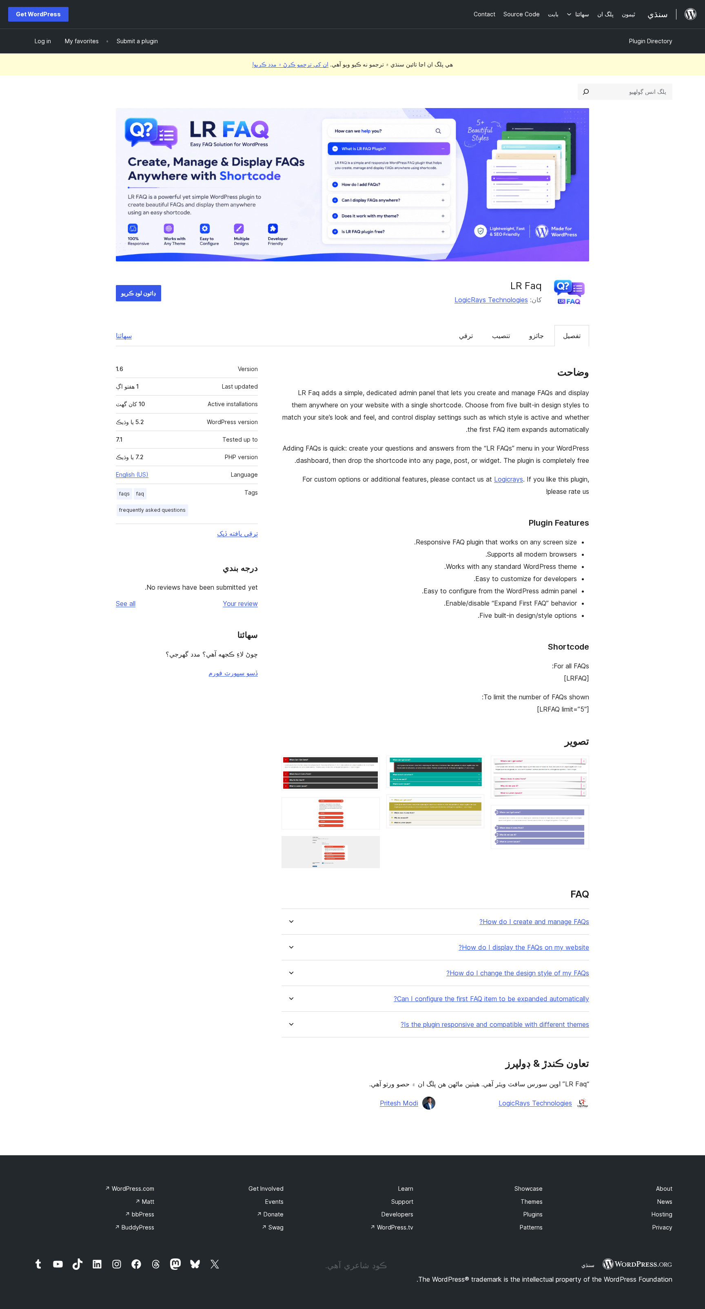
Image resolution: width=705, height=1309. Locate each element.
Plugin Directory (650, 41)
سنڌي (587, 1265)
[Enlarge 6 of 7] (369, 808)
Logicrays (508, 479)
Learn (405, 1188)
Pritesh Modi (399, 1103)
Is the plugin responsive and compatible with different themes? (495, 1024)
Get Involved (266, 1188)
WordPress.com (129, 1188)
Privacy (662, 1227)
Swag (273, 1227)
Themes (532, 1201)
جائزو (536, 336)
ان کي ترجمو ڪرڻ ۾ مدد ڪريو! (290, 64)
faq (140, 494)
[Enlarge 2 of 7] (578, 816)
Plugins (533, 1214)
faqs (124, 494)
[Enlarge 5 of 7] (369, 767)
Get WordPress (38, 14)
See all (125, 603)
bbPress (139, 1214)
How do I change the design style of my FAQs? (517, 973)
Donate (270, 1214)
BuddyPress (134, 1227)
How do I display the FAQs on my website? (524, 947)
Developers (397, 1214)
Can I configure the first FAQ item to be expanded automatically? (491, 999)
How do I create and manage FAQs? (534, 922)
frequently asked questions (152, 510)
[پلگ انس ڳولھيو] (586, 92)
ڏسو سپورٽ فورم (233, 673)
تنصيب (501, 336)
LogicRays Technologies (491, 300)
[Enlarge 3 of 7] (473, 767)
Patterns (531, 1227)
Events (274, 1201)
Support (402, 1201)
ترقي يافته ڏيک (237, 533)
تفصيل (572, 336)
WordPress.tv (391, 1227)
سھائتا (124, 336)
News (664, 1201)
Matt (144, 1201)
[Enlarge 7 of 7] (369, 847)
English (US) (132, 474)
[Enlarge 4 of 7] (473, 805)
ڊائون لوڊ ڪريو (138, 293)
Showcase (528, 1188)
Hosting (662, 1214)
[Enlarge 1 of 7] (578, 767)
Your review (240, 603)
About (664, 1188)
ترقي (466, 336)
